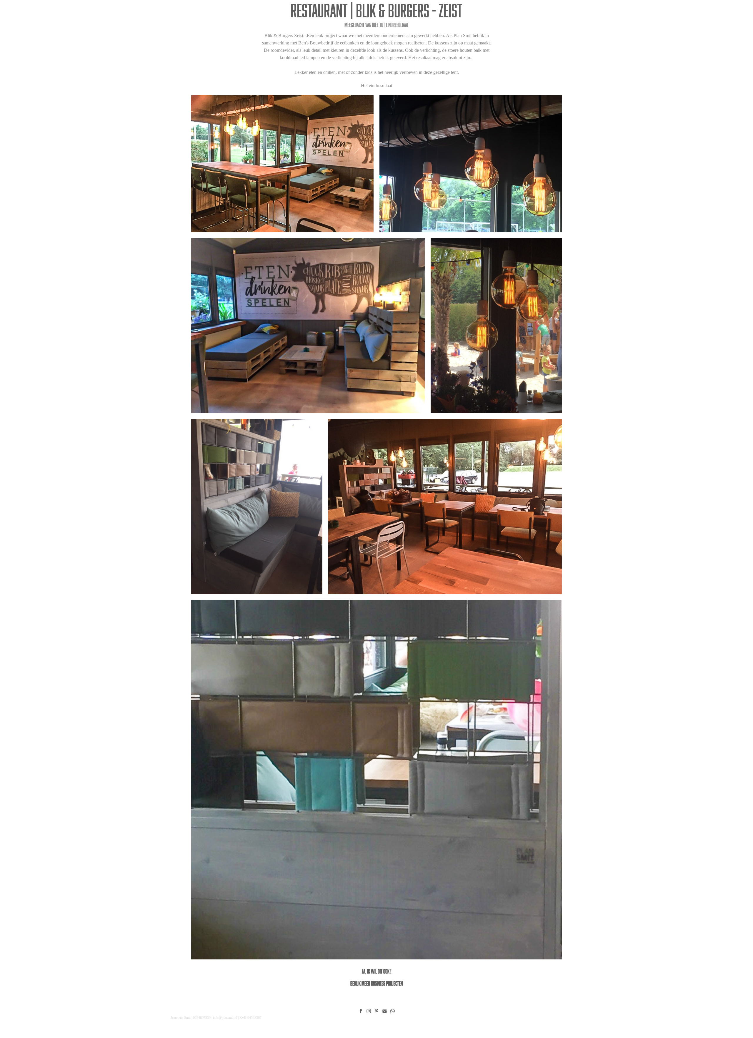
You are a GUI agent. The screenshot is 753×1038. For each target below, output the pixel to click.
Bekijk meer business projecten (376, 983)
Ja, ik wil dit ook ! (377, 971)
